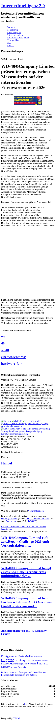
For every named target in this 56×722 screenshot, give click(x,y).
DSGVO (32, 521)
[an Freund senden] (32, 421)
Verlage (14, 667)
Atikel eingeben (14, 32)
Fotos (40, 663)
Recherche (22, 667)
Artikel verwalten (15, 35)
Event (46, 664)
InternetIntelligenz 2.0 (23, 5)
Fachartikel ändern (27, 526)
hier (26, 704)
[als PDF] (17, 421)
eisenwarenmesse (13, 357)
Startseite (11, 27)
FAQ (9, 43)
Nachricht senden (36, 511)
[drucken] (6, 421)
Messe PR (7, 663)
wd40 (5, 350)
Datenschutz (11, 521)
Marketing (17, 664)
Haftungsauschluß (9, 518)
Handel (6, 463)
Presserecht (38, 657)
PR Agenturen (9, 656)
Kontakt (10, 45)
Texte (21, 656)
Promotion (32, 664)
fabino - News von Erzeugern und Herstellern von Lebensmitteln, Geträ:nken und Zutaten (24, 673)
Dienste (5, 666)
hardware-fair (11, 363)
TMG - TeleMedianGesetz (37, 518)
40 (3, 343)
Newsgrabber (13, 40)
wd (3, 337)
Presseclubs (45, 660)
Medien (29, 656)
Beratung (20, 660)
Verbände (38, 660)
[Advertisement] (28, 262)
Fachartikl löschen (9, 526)
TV (33, 660)
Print (28, 660)
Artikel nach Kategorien (18, 37)
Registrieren (12, 30)
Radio (24, 664)
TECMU (17, 718)
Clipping (7, 660)
